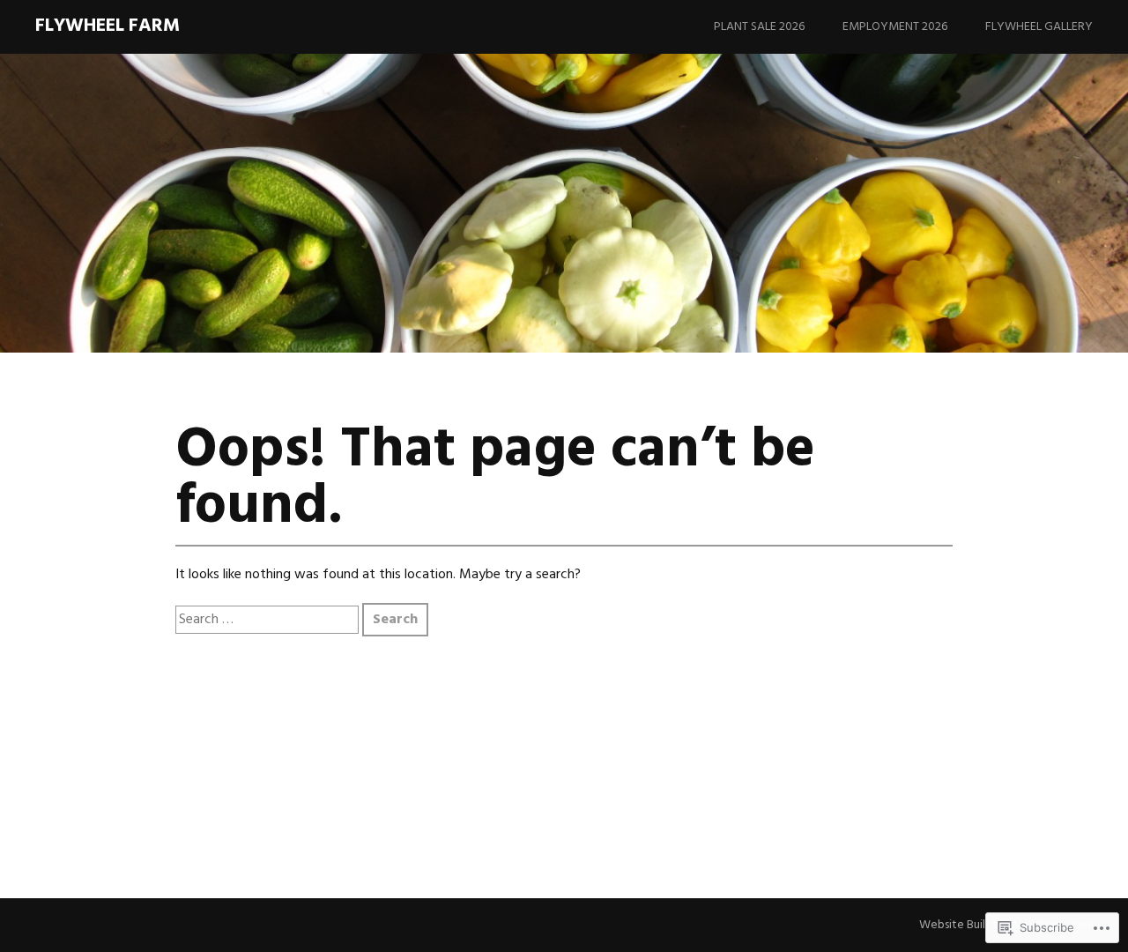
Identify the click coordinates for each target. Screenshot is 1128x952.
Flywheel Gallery (1039, 27)
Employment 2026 (894, 27)
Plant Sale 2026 (759, 27)
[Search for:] (268, 619)
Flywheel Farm (107, 26)
